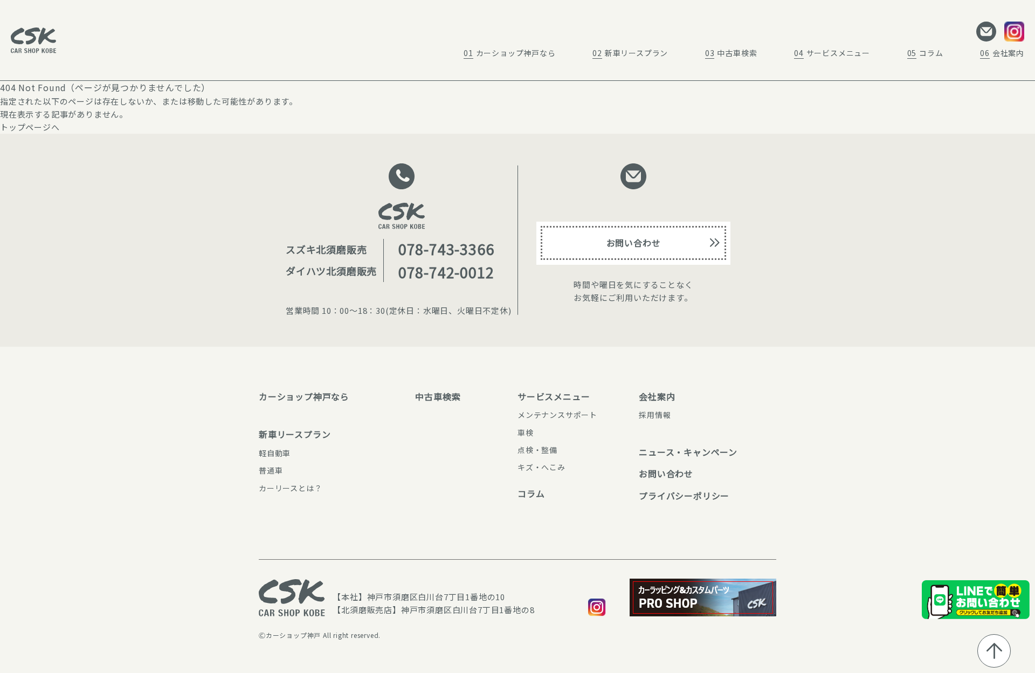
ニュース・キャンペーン (688, 451)
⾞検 (526, 432)
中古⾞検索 (447, 396)
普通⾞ (270, 470)
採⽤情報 (655, 414)
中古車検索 (731, 52)
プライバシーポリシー (684, 495)
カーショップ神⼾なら (304, 396)
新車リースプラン (630, 52)
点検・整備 (537, 449)
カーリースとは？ (290, 488)
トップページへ (30, 127)
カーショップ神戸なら (510, 52)
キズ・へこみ (541, 467)
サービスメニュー (832, 52)
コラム (925, 52)
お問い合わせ (633, 242)
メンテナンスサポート (557, 414)
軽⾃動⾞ (275, 453)
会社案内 (1002, 52)
